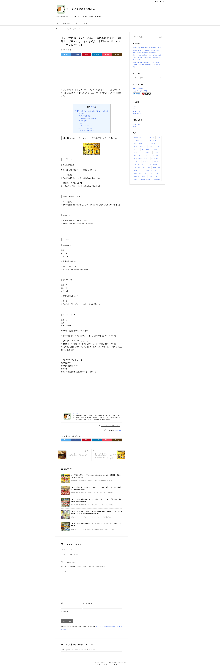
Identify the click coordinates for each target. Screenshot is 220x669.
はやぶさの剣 (152, 140)
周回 (149, 167)
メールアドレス (88, 603)
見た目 (150, 176)
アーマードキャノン (86, 128)
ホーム (59, 29)
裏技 (143, 176)
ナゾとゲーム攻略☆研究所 (140, 91)
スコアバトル (145, 149)
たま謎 (158, 137)
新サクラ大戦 (148, 173)
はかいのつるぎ (138, 140)
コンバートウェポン (86, 131)
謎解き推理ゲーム (145, 179)
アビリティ (80, 113)
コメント (63, 571)
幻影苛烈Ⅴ (82, 121)
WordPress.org (137, 113)
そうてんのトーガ (149, 137)
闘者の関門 (157, 179)
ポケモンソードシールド (140, 158)
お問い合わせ (136, 124)
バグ (146, 155)
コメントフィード (137, 111)
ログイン (135, 106)
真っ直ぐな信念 (84, 116)
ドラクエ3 (146, 152)
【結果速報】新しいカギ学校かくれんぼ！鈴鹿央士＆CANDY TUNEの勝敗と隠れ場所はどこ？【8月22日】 (147, 64)
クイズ (157, 146)
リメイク (136, 161)
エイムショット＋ (85, 126)
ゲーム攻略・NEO (138, 88)
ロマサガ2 (156, 161)
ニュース (155, 152)
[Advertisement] (91, 74)
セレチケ (156, 149)
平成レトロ (137, 170)
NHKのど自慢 (137, 137)
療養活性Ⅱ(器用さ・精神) (87, 118)
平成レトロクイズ (151, 170)
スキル (79, 123)
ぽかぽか (152, 143)
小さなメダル (156, 167)
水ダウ (157, 173)
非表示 (93, 107)
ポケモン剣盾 (155, 158)
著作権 (134, 126)
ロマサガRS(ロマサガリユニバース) (73, 29)
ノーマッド (137, 155)
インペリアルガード (139, 146)
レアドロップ (146, 161)
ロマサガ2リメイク (139, 164)
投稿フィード (136, 108)
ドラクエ (136, 152)
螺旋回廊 (136, 176)
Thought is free (119, 664)
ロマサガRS (153, 164)
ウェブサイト (64, 612)
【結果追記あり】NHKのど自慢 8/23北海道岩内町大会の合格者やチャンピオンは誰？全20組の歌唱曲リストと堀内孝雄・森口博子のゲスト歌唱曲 (147, 50)
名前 (62, 603)
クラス (136, 149)
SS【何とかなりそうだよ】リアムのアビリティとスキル (92, 111)
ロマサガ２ (137, 167)
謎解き (136, 179)
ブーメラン (155, 155)
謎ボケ (157, 176)
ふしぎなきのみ (138, 143)
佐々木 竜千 (117, 430)
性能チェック (137, 173)
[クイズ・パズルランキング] (146, 94)
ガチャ (150, 146)
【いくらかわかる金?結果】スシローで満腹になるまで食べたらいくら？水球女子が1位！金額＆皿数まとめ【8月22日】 (147, 57)
